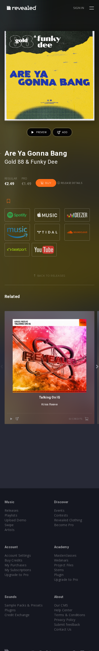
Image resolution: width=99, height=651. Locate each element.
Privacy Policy (64, 619)
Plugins (10, 610)
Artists (10, 530)
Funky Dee (44, 162)
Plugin (59, 574)
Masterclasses (65, 555)
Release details (71, 183)
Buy (48, 183)
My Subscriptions (18, 570)
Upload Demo (15, 520)
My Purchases (15, 565)
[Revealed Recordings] (22, 8)
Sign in (78, 8)
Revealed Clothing (68, 520)
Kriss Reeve (49, 404)
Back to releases (51, 275)
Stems (59, 570)
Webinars (61, 560)
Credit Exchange (17, 615)
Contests (61, 515)
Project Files (63, 565)
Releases (12, 510)
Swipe (9, 525)
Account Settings (18, 555)
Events (59, 510)
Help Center (63, 610)
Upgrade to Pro (17, 574)
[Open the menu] (92, 8)
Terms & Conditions (69, 615)
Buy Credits (14, 560)
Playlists (11, 515)
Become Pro (64, 525)
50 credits (76, 419)
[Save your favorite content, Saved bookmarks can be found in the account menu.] (8, 199)
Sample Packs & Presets (24, 605)
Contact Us (62, 629)
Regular (11, 178)
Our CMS (61, 605)
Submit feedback (67, 624)
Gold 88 (14, 162)
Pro (24, 178)
